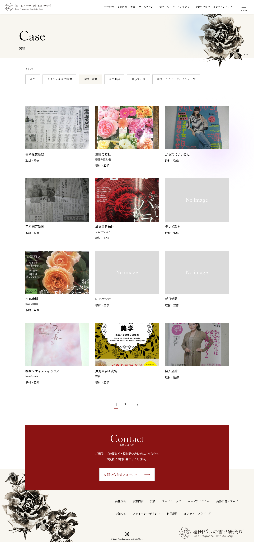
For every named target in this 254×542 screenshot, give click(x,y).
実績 (132, 7)
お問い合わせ (202, 7)
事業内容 (122, 7)
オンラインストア (223, 7)
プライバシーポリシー (146, 513)
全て (32, 79)
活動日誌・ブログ (227, 501)
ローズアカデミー (182, 7)
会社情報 (109, 7)
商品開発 (114, 79)
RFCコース (163, 7)
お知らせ (120, 513)
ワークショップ (171, 501)
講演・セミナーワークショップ (176, 79)
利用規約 (172, 513)
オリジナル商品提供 (59, 79)
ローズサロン (146, 7)
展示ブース (138, 79)
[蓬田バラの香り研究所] (28, 7)
